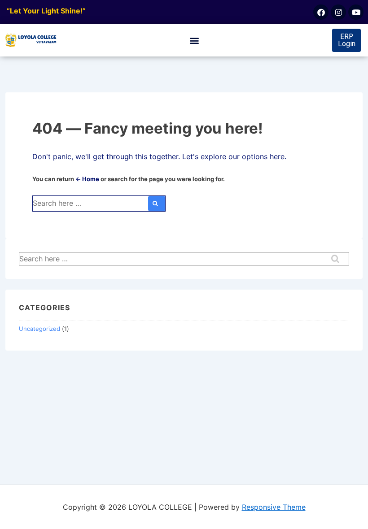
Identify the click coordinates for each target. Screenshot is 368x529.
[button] (194, 40)
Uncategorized (39, 328)
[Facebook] (321, 12)
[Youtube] (356, 12)
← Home (87, 178)
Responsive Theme (274, 507)
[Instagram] (338, 12)
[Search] (156, 203)
